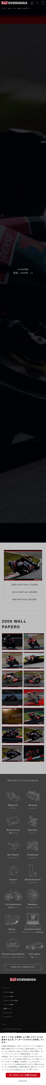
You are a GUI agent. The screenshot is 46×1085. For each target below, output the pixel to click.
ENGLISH (23, 1081)
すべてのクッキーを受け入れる (23, 1075)
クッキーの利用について (16, 1069)
